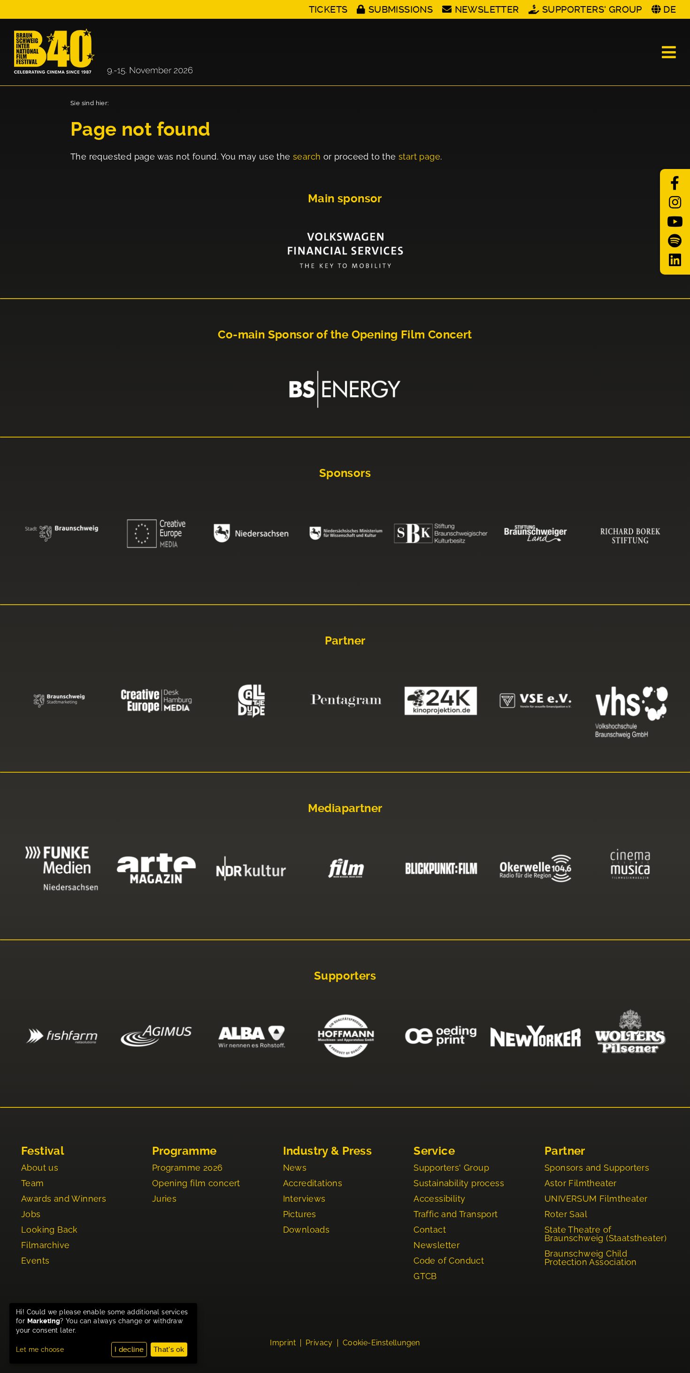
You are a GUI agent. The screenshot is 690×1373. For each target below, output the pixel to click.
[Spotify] (675, 241)
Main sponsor (345, 198)
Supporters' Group (592, 9)
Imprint (283, 1343)
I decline (129, 1349)
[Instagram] (675, 202)
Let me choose (40, 1349)
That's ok (168, 1349)
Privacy (319, 1343)
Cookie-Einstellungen (381, 1343)
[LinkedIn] (675, 260)
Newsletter (487, 9)
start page (419, 156)
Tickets (328, 9)
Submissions (400, 9)
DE (669, 9)
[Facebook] (675, 183)
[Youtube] (675, 222)
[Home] (103, 52)
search (307, 156)
